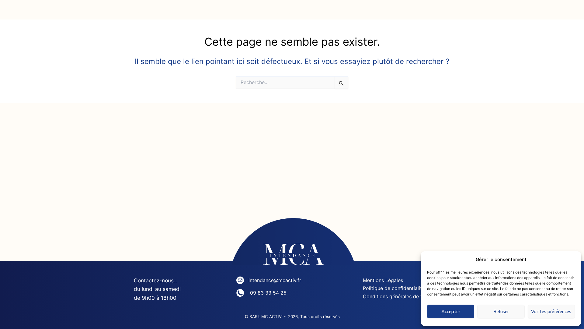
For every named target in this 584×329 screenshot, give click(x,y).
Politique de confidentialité (394, 288)
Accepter (450, 312)
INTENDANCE (201, 12)
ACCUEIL (139, 12)
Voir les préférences (551, 312)
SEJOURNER (343, 12)
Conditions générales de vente (398, 296)
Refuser (501, 312)
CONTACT (405, 12)
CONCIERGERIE (274, 12)
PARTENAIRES (469, 12)
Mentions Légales (383, 280)
